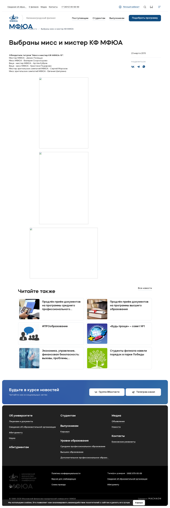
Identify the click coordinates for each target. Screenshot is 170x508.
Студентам (99, 18)
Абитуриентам (19, 447)
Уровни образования (74, 441)
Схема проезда (59, 484)
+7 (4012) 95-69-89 (70, 7)
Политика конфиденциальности (66, 473)
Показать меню (159, 7)
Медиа (116, 415)
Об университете (21, 415)
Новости (33, 29)
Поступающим (80, 18)
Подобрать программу (145, 18)
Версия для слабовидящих (64, 479)
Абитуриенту (113, 484)
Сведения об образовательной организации (127, 479)
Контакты (118, 436)
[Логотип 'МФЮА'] (14, 18)
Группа (109, 392)
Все (145, 288)
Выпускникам (116, 18)
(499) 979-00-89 (134, 473)
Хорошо (139, 503)
